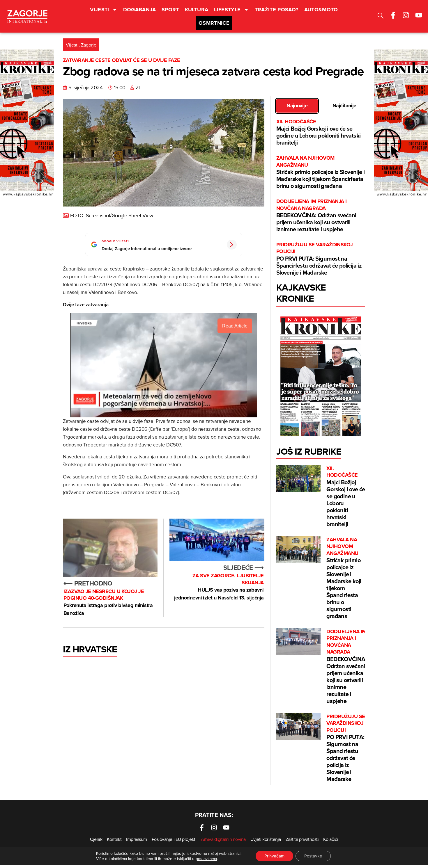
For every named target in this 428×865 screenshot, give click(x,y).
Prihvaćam (274, 855)
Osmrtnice (214, 23)
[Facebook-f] (393, 15)
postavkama (206, 858)
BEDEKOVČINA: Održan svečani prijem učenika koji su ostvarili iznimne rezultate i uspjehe (316, 215)
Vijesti (99, 9)
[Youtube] (418, 15)
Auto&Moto (321, 9)
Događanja (139, 9)
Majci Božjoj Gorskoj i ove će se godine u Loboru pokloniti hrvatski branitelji (318, 132)
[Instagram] (405, 15)
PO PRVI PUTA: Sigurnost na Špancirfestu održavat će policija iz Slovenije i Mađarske (319, 259)
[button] (380, 16)
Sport (170, 9)
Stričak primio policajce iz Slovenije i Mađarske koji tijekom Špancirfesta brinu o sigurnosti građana (320, 172)
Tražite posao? (276, 9)
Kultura (196, 9)
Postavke (313, 855)
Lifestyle (227, 9)
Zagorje (88, 45)
